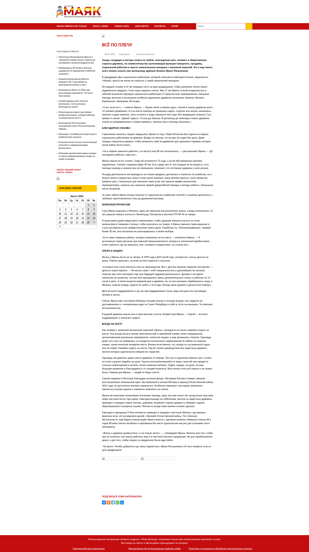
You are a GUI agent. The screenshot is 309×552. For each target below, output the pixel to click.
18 (65, 218)
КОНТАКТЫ (159, 26)
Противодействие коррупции (89, 549)
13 (77, 213)
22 (88, 218)
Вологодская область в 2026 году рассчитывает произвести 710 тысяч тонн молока (76, 93)
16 (94, 213)
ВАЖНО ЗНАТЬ (122, 26)
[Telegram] (113, 502)
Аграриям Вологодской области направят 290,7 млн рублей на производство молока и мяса (74, 82)
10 (60, 213)
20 (77, 218)
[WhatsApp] (117, 502)
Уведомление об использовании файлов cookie (154, 549)
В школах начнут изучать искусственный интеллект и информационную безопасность (78, 145)
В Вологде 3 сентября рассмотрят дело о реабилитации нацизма (78, 135)
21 (82, 218)
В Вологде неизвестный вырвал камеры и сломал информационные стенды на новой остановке (77, 156)
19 (71, 218)
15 (88, 213)
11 (65, 213)
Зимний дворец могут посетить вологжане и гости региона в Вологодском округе (73, 104)
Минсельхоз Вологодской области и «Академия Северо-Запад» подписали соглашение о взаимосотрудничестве (77, 60)
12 (71, 213)
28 (82, 222)
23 (94, 218)
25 (65, 222)
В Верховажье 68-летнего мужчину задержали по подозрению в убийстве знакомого (77, 71)
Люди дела (124, 54)
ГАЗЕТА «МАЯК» (101, 26)
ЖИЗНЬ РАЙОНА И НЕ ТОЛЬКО (72, 26)
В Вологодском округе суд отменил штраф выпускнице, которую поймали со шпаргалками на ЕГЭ (77, 115)
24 (60, 222)
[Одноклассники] (108, 502)
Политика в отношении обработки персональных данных (220, 549)
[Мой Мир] (122, 502)
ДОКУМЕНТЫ (142, 26)
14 (82, 213)
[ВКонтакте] (104, 502)
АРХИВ (174, 26)
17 (60, 218)
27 (77, 222)
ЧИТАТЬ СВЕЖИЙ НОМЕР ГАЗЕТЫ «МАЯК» (69, 171)
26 (71, 222)
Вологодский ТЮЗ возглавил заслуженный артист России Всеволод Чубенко (77, 126)
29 (88, 222)
